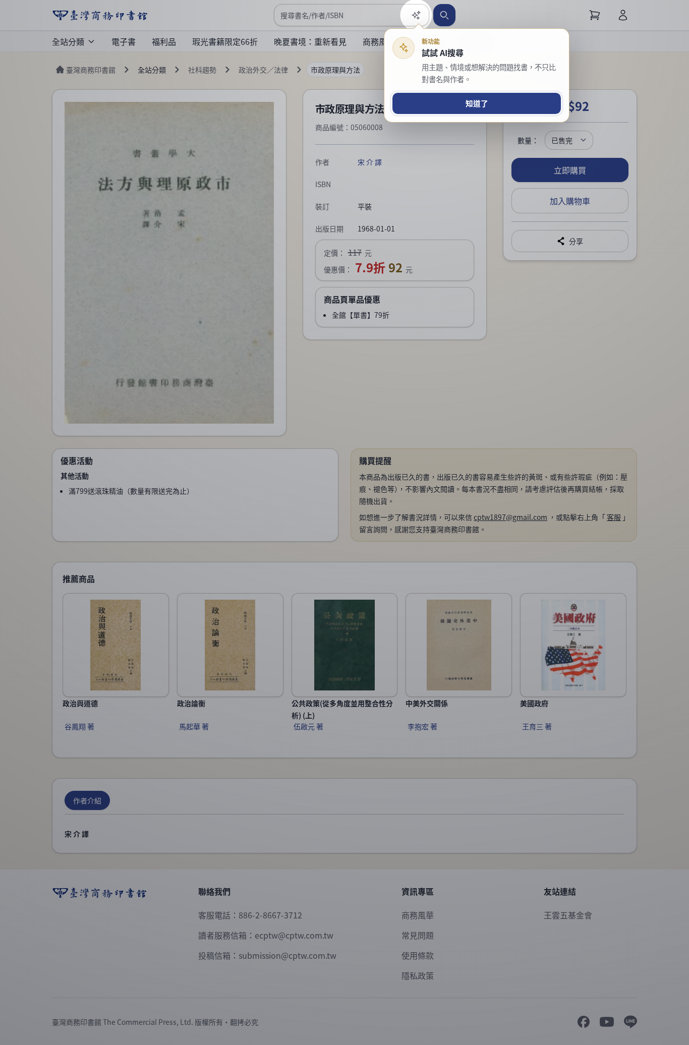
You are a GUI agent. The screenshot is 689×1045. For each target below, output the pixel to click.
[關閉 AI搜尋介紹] (344, 522)
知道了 (477, 103)
